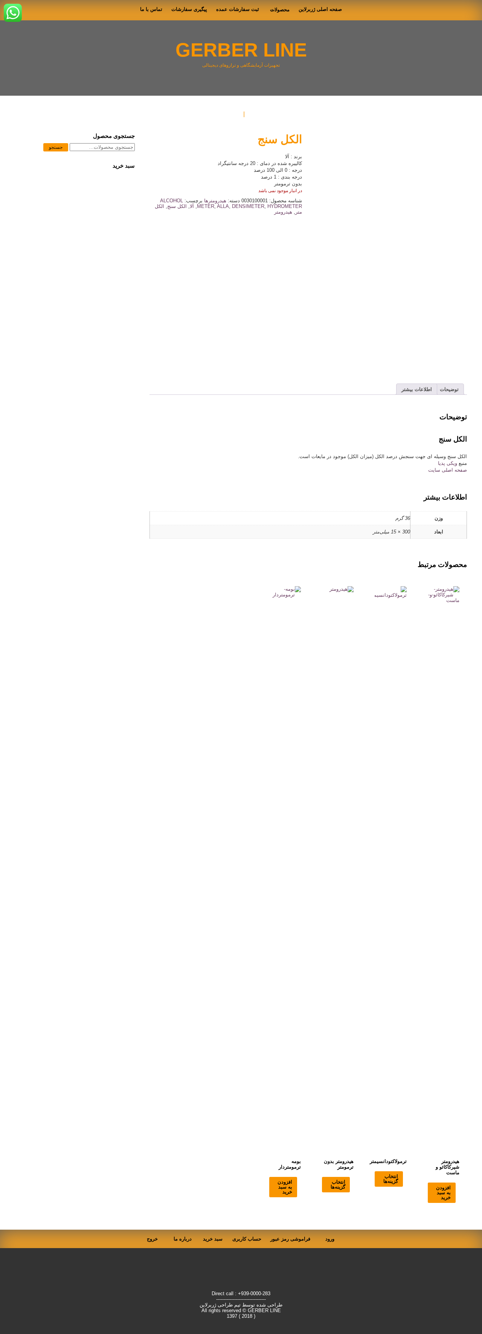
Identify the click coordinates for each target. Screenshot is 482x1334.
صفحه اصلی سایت (447, 470)
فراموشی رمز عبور (290, 1239)
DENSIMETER (248, 206)
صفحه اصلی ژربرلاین (320, 9)
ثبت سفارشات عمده (237, 9)
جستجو (56, 147)
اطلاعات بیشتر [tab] (416, 389)
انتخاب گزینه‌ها (390, 1179)
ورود (329, 1239)
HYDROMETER (284, 206)
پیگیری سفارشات (189, 9)
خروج (152, 1239)
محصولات (280, 9)
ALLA (223, 206)
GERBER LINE (241, 50)
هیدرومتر (283, 212)
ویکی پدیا (448, 463)
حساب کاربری (246, 1239)
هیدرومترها (215, 200)
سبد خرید (213, 1239)
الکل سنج (177, 206)
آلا (192, 206)
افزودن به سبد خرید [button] (443, 1192)
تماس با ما (151, 9)
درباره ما (183, 1239)
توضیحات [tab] (449, 389)
